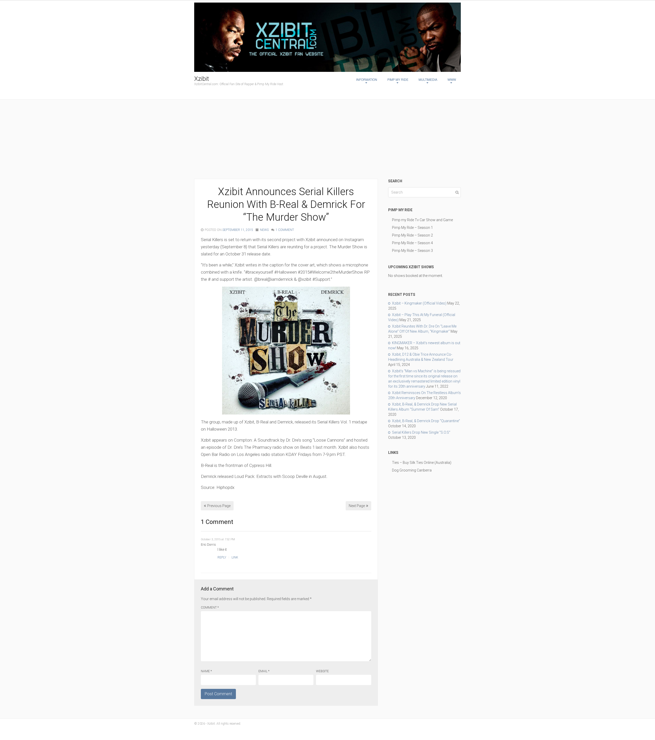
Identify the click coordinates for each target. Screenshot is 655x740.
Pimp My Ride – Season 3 (412, 251)
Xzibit (201, 78)
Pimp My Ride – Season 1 (412, 228)
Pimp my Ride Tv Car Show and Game (422, 220)
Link (235, 557)
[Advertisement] (327, 140)
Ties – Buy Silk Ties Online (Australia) (421, 463)
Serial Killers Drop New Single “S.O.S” (421, 432)
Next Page (357, 506)
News (264, 230)
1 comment (285, 230)
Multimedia (428, 79)
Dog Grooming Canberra (412, 470)
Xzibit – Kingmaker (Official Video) (419, 303)
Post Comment (218, 693)
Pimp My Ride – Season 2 (412, 235)
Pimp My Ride (397, 79)
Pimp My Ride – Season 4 (412, 243)
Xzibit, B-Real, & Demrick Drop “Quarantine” (426, 421)
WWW (451, 79)
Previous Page (219, 506)
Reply (221, 557)
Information (366, 79)
